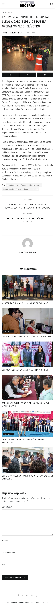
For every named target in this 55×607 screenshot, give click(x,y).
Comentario (7, 506)
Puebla (27, 189)
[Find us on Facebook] (18, 595)
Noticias (10, 12)
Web (3, 564)
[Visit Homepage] (27, 4)
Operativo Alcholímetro (12, 189)
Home (4, 12)
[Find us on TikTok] (37, 595)
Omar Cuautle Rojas (13, 33)
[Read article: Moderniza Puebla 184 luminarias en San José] (27, 287)
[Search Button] (51, 4)
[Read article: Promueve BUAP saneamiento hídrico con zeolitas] (27, 321)
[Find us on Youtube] (27, 595)
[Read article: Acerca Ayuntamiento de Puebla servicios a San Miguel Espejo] (27, 387)
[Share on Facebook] (10, 75)
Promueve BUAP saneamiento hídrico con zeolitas (26, 336)
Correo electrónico (8, 552)
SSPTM (35, 189)
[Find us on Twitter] (22, 595)
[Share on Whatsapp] (45, 75)
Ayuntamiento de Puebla (17, 185)
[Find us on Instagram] (32, 595)
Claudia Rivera (35, 185)
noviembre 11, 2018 (35, 33)
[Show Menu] (3, 4)
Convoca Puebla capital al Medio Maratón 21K (25, 369)
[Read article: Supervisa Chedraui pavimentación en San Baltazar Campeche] (27, 460)
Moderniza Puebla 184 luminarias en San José (25, 303)
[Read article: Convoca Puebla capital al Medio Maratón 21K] (27, 354)
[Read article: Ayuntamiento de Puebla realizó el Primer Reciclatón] (27, 424)
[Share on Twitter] (27, 75)
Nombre (5, 540)
